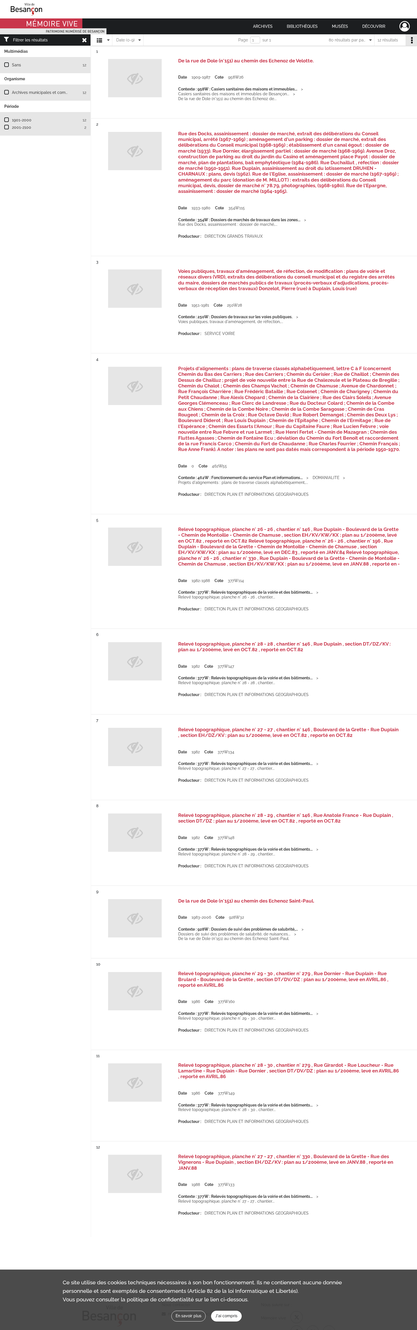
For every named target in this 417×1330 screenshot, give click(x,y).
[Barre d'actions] (411, 40)
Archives (263, 26)
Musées (340, 26)
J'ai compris (226, 1316)
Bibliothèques (302, 26)
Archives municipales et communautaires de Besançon (63, 92)
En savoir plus (188, 1316)
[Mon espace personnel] (404, 26)
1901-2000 (21, 120)
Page (243, 40)
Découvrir (373, 26)
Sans (16, 65)
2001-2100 (21, 127)
